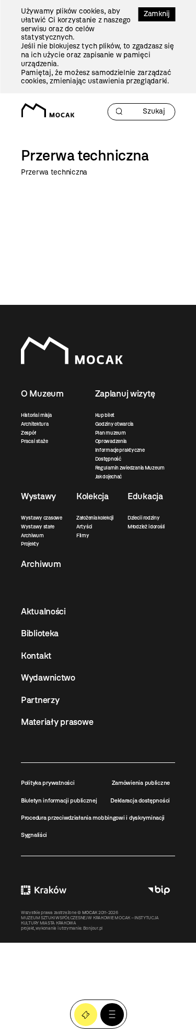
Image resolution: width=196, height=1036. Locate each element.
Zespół (28, 433)
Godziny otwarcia (114, 424)
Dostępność (108, 459)
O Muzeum (42, 393)
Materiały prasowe (57, 722)
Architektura (35, 424)
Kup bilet (104, 415)
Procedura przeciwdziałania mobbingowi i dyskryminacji (93, 817)
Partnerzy (40, 700)
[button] (112, 1015)
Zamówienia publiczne (141, 782)
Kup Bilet (86, 1015)
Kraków (43, 890)
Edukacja (145, 496)
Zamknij (157, 13)
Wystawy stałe (37, 526)
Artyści (84, 526)
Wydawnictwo (48, 677)
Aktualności (43, 611)
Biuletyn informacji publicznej (59, 800)
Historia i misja (36, 415)
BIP (159, 890)
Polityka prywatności (47, 782)
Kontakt (36, 655)
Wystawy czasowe (41, 518)
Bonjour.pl (92, 928)
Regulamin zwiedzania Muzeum (130, 468)
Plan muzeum (110, 433)
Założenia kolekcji (94, 518)
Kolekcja (92, 496)
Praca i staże (34, 441)
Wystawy (38, 496)
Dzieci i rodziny (144, 518)
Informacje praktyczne (120, 450)
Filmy (82, 535)
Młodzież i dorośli (146, 526)
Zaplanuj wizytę (125, 393)
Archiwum (32, 535)
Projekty (30, 544)
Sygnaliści (34, 834)
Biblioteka (40, 633)
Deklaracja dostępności (140, 800)
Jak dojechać (108, 476)
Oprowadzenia (111, 441)
